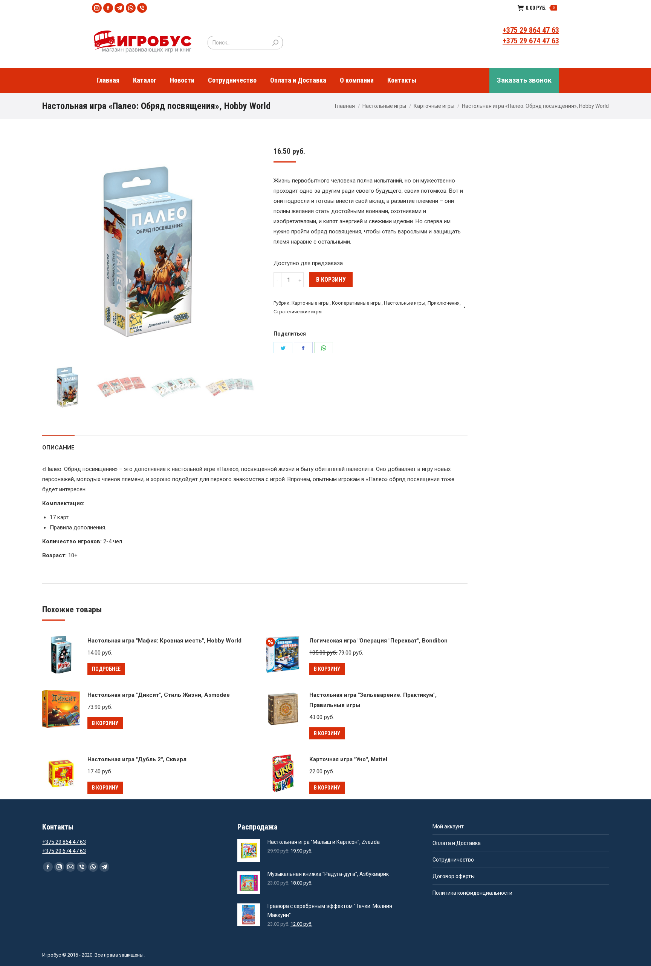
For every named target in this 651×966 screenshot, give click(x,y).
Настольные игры (384, 106)
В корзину (331, 279)
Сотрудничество (453, 860)
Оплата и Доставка (456, 843)
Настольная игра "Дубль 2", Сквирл (136, 759)
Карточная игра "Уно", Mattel (348, 759)
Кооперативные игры (357, 303)
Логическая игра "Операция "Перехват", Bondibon (378, 640)
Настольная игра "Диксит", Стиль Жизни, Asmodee (158, 695)
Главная (345, 106)
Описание (58, 447)
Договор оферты (453, 876)
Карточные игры (434, 106)
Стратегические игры (298, 311)
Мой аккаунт (448, 826)
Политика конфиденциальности (472, 893)
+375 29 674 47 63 (531, 40)
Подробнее (106, 669)
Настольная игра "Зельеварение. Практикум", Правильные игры (373, 700)
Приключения (444, 303)
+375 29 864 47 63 (531, 30)
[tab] (58, 444)
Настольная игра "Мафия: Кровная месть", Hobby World (164, 640)
